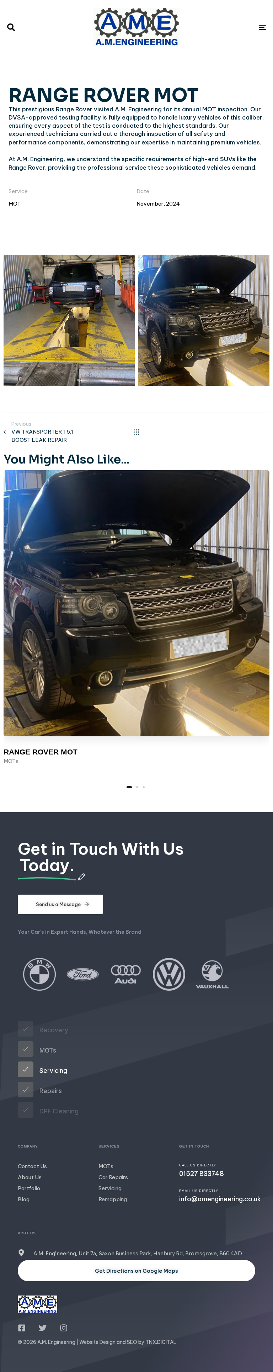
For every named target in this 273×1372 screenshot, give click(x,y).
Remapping (112, 1199)
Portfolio (29, 1188)
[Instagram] (64, 1328)
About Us (30, 1177)
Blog (24, 1199)
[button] (11, 27)
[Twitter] (43, 1328)
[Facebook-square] (22, 1328)
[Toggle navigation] (223, 27)
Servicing (110, 1188)
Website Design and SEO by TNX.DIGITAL (127, 1342)
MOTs (11, 761)
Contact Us (32, 1166)
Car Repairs (113, 1177)
